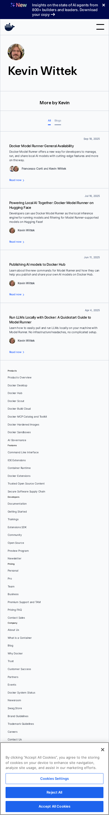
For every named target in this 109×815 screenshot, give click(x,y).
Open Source (16, 542)
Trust (11, 661)
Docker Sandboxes (19, 432)
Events (12, 684)
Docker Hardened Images (23, 424)
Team (11, 586)
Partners (13, 677)
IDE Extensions (17, 460)
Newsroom (14, 700)
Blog (10, 645)
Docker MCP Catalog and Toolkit (27, 416)
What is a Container (20, 637)
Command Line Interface (23, 452)
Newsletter (14, 558)
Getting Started (17, 511)
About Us (13, 629)
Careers (12, 731)
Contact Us (15, 739)
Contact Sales (16, 617)
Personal (13, 570)
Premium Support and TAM (24, 602)
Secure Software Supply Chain (26, 491)
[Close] (102, 749)
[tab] (49, 121)
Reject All (54, 792)
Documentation (17, 503)
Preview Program (18, 550)
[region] (54, 778)
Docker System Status (21, 692)
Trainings (13, 519)
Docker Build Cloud (19, 408)
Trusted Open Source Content (26, 483)
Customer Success (19, 669)
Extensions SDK (17, 527)
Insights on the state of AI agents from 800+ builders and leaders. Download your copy (65, 10)
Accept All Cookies (54, 806)
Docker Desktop (17, 385)
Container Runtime (19, 468)
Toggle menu (100, 27)
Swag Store (15, 708)
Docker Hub (15, 393)
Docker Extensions (19, 475)
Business (13, 594)
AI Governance (17, 440)
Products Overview (19, 377)
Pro (10, 578)
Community (15, 534)
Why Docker (15, 653)
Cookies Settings (54, 778)
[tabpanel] (54, 246)
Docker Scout (16, 401)
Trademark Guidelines (21, 723)
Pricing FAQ (15, 609)
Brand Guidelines (18, 716)
